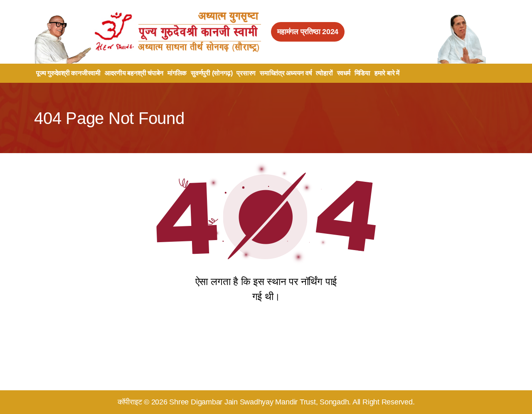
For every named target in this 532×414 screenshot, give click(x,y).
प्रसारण (246, 73)
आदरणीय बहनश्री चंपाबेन (134, 73)
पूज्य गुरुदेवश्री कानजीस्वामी (68, 73)
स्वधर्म (343, 73)
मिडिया (362, 73)
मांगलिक (177, 73)
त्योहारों (324, 73)
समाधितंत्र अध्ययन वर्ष (286, 73)
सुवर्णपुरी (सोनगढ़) (211, 73)
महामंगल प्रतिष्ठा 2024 (307, 31)
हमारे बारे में (386, 73)
